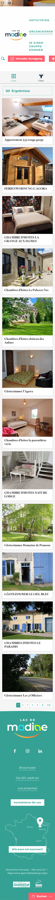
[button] (9, 3)
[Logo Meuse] (39, 883)
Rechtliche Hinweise (17, 869)
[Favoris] (3, 3)
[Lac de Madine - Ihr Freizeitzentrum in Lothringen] (15, 35)
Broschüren (27, 767)
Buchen (42, 896)
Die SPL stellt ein (27, 778)
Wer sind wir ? (39, 869)
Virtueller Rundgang (29, 58)
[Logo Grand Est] (21, 884)
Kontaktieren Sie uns (27, 802)
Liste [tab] (13, 80)
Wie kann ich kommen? (27, 849)
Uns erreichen (28, 788)
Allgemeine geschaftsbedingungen (27, 873)
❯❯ (49, 705)
